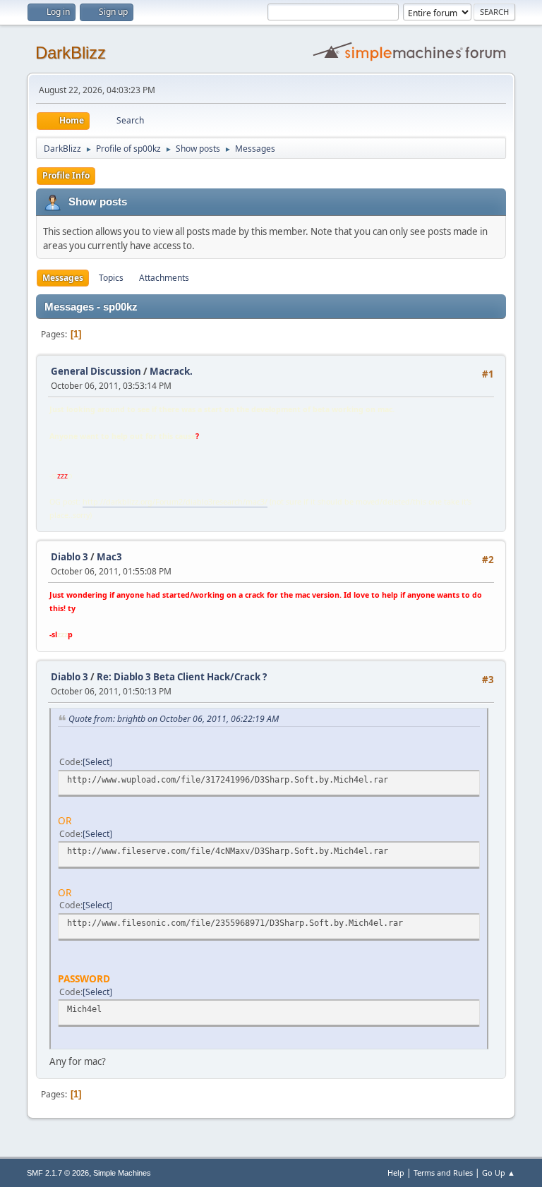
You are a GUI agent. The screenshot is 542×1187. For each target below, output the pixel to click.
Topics (111, 278)
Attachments (164, 278)
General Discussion (96, 371)
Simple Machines (122, 1173)
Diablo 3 (69, 556)
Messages (62, 278)
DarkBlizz (70, 52)
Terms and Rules (443, 1172)
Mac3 (109, 556)
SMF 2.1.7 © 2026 (58, 1173)
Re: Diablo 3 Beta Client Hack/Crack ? (182, 676)
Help (395, 1172)
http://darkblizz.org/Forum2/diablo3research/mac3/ (175, 502)
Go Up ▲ (498, 1172)
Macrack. (171, 371)
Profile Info (66, 175)
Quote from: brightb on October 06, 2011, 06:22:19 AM (173, 719)
